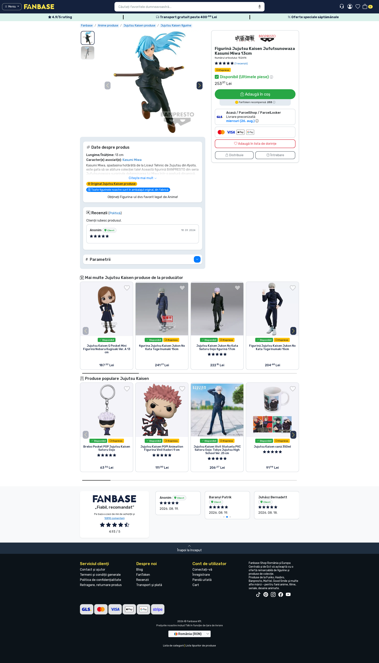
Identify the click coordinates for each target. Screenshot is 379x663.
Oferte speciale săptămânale (315, 17)
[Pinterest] (265, 594)
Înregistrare (201, 575)
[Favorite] (357, 7)
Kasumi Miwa (132, 160)
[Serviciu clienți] (342, 6)
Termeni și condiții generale (100, 575)
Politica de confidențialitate (100, 580)
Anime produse (108, 25)
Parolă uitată (202, 580)
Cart (195, 585)
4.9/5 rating (61, 17)
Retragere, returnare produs (101, 585)
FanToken (143, 575)
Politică (115, 213)
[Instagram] (273, 594)
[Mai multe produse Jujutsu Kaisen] (245, 38)
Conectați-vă (202, 569)
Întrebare (277, 155)
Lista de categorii (173, 645)
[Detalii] (197, 259)
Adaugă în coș (257, 94)
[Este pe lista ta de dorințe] (127, 288)
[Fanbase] (39, 6)
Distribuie (235, 155)
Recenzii (142, 580)
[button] (200, 85)
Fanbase (87, 25)
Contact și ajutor (92, 569)
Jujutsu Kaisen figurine (176, 25)
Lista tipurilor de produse (201, 645)
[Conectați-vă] (350, 7)
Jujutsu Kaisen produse (139, 25)
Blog (139, 569)
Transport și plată (149, 585)
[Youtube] (288, 594)
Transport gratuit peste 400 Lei (188, 17)
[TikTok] (258, 594)
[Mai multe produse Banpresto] (267, 38)
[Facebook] (280, 594)
